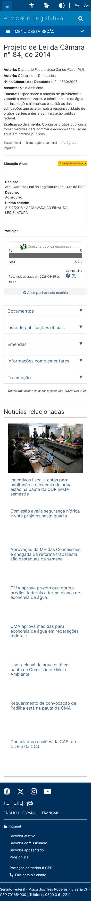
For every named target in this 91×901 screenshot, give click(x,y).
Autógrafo (68, 142)
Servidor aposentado (27, 850)
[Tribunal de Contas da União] (29, 803)
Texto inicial (13, 142)
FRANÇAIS (50, 813)
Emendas (17, 344)
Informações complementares (38, 360)
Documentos (21, 311)
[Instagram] (33, 791)
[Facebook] (9, 791)
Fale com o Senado (30, 875)
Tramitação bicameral (41, 142)
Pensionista (19, 857)
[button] (31, 5)
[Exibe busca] (80, 19)
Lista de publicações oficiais (36, 327)
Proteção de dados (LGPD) (32, 868)
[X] (74, 276)
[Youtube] (45, 791)
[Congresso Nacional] (18, 803)
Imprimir (10, 148)
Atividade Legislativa (33, 18)
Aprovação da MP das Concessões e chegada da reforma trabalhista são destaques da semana (45, 554)
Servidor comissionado (28, 843)
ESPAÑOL (30, 813)
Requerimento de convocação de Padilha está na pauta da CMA (43, 705)
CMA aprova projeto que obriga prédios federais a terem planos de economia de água (45, 592)
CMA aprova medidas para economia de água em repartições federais (44, 631)
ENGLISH (11, 813)
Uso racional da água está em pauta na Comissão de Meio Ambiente (40, 669)
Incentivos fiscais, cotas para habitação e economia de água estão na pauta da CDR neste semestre (41, 486)
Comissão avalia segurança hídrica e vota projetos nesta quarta (45, 513)
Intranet (14, 826)
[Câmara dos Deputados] (7, 803)
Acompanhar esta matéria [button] (47, 292)
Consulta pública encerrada (49, 245)
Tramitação (19, 377)
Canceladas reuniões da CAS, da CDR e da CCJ (43, 744)
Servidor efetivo (22, 836)
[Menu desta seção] (8, 31)
